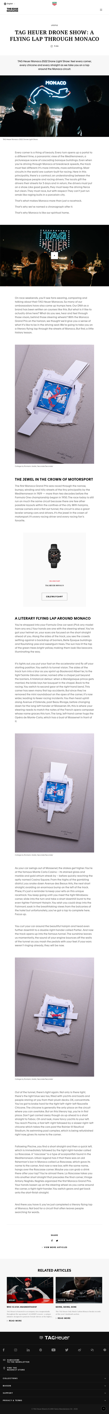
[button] (54, 255)
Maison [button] (7, 1386)
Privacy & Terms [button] (12, 1400)
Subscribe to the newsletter (18, 1361)
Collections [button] (10, 1378)
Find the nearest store (16, 1369)
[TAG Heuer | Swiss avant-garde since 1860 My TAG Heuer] (54, 1339)
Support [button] (8, 1393)
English (9, 4)
